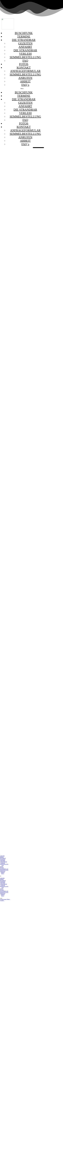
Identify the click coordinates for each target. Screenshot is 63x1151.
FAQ (3, 865)
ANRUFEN (2, 871)
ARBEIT (3, 872)
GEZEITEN (2, 859)
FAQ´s (2, 873)
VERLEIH (2, 863)
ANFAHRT (2, 860)
